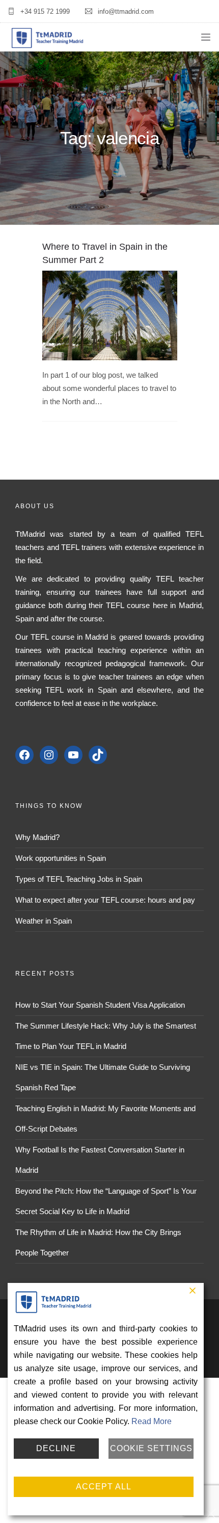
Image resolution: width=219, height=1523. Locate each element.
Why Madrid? (37, 837)
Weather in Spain (43, 920)
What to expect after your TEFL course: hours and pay (105, 900)
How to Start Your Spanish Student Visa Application (100, 1005)
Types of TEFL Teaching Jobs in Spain (78, 879)
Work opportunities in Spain (60, 858)
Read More (151, 1421)
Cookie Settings (151, 1448)
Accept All (103, 1486)
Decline (56, 1448)
